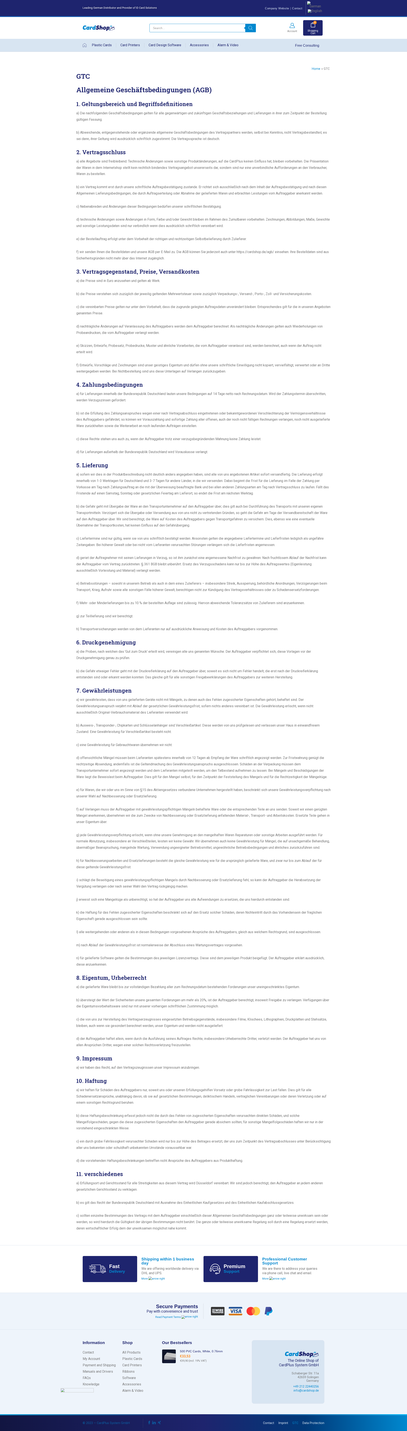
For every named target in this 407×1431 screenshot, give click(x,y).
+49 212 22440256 (306, 1386)
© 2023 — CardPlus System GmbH (106, 1423)
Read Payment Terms (168, 1317)
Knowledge (91, 1384)
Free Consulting (307, 45)
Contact (297, 8)
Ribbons (128, 1371)
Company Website (277, 8)
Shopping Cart (313, 32)
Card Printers (130, 45)
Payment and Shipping (99, 1365)
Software (129, 1378)
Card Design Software (165, 45)
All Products (131, 1352)
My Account (91, 1359)
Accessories (199, 45)
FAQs (87, 1378)
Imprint (283, 1423)
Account (292, 31)
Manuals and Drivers (98, 1371)
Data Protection (313, 1423)
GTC (295, 1423)
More (144, 1278)
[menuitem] (314, 4)
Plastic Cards (102, 45)
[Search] (250, 28)
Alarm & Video (227, 45)
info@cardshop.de (306, 1390)
